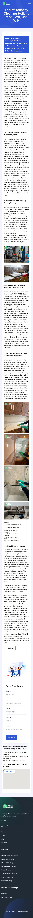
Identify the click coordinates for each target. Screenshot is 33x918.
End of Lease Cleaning (8, 866)
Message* (8, 726)
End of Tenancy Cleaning (9, 855)
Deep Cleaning (6, 870)
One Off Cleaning (7, 877)
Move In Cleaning (7, 863)
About (3, 835)
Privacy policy (10, 912)
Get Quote (11, 737)
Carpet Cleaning (6, 881)
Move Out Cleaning (7, 859)
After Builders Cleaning (9, 873)
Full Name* (9, 691)
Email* (7, 700)
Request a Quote (6, 897)
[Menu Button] (29, 3)
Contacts (4, 894)
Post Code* (9, 717)
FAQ (2, 839)
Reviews (4, 843)
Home (3, 832)
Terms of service (22, 912)
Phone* (8, 708)
